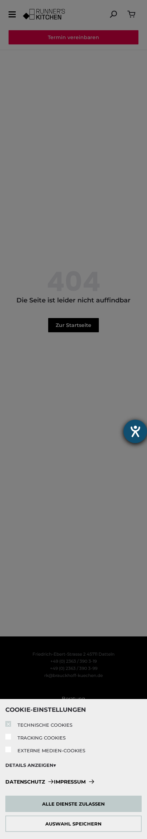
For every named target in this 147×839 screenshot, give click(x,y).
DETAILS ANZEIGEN (29, 765)
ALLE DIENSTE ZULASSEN (73, 804)
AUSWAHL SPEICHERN (73, 824)
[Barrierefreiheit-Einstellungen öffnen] (135, 431)
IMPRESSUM (70, 782)
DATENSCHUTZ (25, 782)
